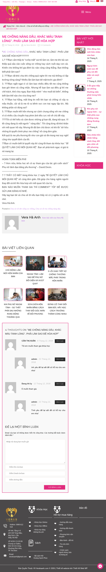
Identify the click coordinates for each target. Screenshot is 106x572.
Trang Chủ (10, 26)
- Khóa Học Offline (40, 526)
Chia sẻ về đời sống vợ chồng (38, 26)
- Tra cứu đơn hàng (64, 545)
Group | (29, 1)
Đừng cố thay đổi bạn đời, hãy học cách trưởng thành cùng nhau (57, 309)
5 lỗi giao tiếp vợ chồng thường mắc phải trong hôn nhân (57, 276)
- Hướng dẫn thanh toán (66, 529)
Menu (88, 12)
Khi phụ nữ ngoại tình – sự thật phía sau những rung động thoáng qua (13, 310)
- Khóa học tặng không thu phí (39, 531)
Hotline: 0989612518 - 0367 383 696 (45, 1)
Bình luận (60, 341)
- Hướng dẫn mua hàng (65, 523)
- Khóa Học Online (40, 522)
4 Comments (46, 45)
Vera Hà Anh (31, 45)
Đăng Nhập (82, 1)
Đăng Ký (93, 1)
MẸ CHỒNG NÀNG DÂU (15, 52)
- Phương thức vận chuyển (66, 535)
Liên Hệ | (15, 1)
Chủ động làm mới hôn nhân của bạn (13, 273)
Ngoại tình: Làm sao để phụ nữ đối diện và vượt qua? (35, 279)
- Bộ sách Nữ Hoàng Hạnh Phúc (40, 557)
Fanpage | (22, 1)
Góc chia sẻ (20, 26)
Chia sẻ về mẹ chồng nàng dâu (48, 209)
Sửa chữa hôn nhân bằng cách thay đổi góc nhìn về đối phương (35, 309)
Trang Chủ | (6, 1)
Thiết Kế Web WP (80, 568)
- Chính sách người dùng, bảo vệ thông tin (65, 552)
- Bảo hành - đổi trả (66, 540)
